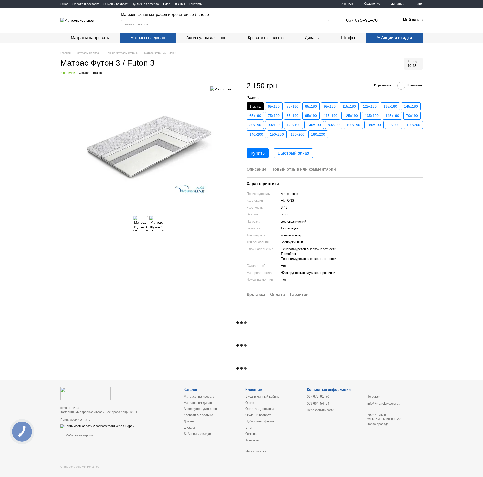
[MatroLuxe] (221, 88)
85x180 (311, 106)
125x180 (370, 106)
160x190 (353, 125)
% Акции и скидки (394, 38)
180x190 (374, 125)
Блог (166, 4)
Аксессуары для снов (206, 38)
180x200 (318, 134)
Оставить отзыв (90, 73)
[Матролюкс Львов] (85, 393)
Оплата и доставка (85, 4)
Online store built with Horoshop (79, 466)
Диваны (312, 38)
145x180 (411, 106)
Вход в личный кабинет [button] (263, 396)
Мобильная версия (79, 435)
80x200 (334, 125)
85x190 (292, 116)
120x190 (293, 125)
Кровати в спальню (266, 38)
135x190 (372, 116)
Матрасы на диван (147, 38)
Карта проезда (378, 424)
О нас (64, 4)
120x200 (413, 125)
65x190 (255, 116)
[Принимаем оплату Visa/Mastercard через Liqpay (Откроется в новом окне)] (97, 426)
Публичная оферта (145, 4)
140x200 (256, 134)
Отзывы (179, 4)
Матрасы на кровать (90, 38)
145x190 (392, 116)
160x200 (297, 134)
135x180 (390, 106)
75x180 (292, 106)
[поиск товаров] (325, 24)
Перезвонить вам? (320, 410)
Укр (343, 3)
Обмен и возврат (115, 4)
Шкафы (348, 38)
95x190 (311, 116)
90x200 (393, 125)
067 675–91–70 (362, 20)
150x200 (277, 134)
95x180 (330, 106)
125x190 (351, 116)
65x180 (274, 106)
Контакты (196, 4)
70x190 (412, 116)
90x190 (274, 125)
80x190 (255, 125)
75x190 (274, 116)
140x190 (314, 125)
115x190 (330, 116)
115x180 (349, 106)
